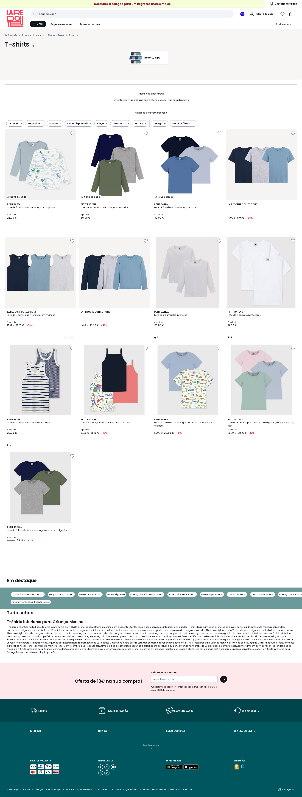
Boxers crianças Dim (90, 594)
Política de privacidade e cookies (79, 789)
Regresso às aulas (61, 24)
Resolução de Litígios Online (154, 789)
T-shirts (73, 34)
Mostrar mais (151, 745)
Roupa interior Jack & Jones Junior (31, 602)
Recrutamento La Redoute (181, 789)
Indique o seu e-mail (164, 672)
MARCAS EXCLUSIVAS (175, 730)
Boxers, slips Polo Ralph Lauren (146, 594)
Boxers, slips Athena (212, 594)
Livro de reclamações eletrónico (125, 789)
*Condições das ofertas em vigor (47, 789)
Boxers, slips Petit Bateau (182, 594)
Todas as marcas (90, 24)
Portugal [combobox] (286, 789)
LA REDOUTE (35, 730)
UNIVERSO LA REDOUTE (244, 730)
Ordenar (14, 123)
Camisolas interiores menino (27, 594)
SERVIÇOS (102, 730)
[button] (291, 14)
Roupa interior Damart (61, 594)
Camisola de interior (263, 594)
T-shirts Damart (237, 594)
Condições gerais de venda (19, 789)
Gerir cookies (102, 789)
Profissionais (283, 24)
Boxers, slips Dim (116, 594)
